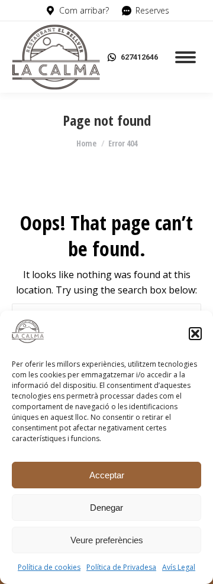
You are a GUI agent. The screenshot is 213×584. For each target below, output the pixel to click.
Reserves (152, 10)
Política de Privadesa (121, 567)
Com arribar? (84, 10)
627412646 (139, 57)
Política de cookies (49, 567)
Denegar (106, 508)
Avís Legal (178, 567)
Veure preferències (106, 540)
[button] (195, 334)
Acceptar (106, 475)
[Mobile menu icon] (185, 57)
